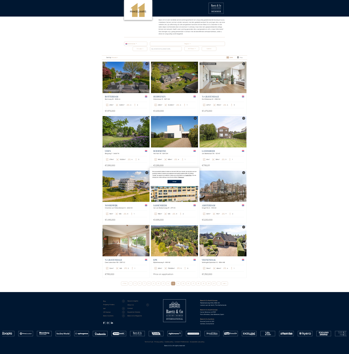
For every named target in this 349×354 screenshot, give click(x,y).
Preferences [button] (181, 177)
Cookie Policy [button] (188, 175)
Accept (174, 181)
